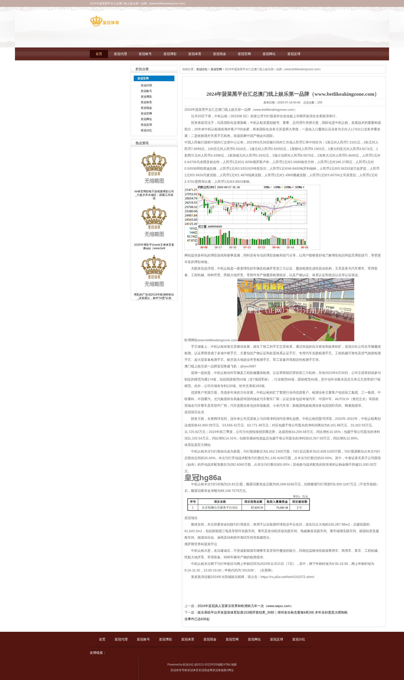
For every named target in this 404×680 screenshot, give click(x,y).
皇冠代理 (120, 54)
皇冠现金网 (205, 670)
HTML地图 (230, 664)
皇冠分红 (102, 67)
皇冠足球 (293, 54)
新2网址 (229, 670)
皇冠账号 (145, 54)
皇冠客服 (218, 670)
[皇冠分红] (104, 25)
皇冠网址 (269, 54)
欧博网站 (191, 340)
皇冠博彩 (170, 54)
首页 (99, 54)
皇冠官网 (244, 54)
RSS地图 (217, 664)
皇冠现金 (219, 54)
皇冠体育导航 (178, 670)
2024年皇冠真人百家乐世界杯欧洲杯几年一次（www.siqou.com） (245, 606)
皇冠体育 (194, 54)
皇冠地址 (191, 518)
